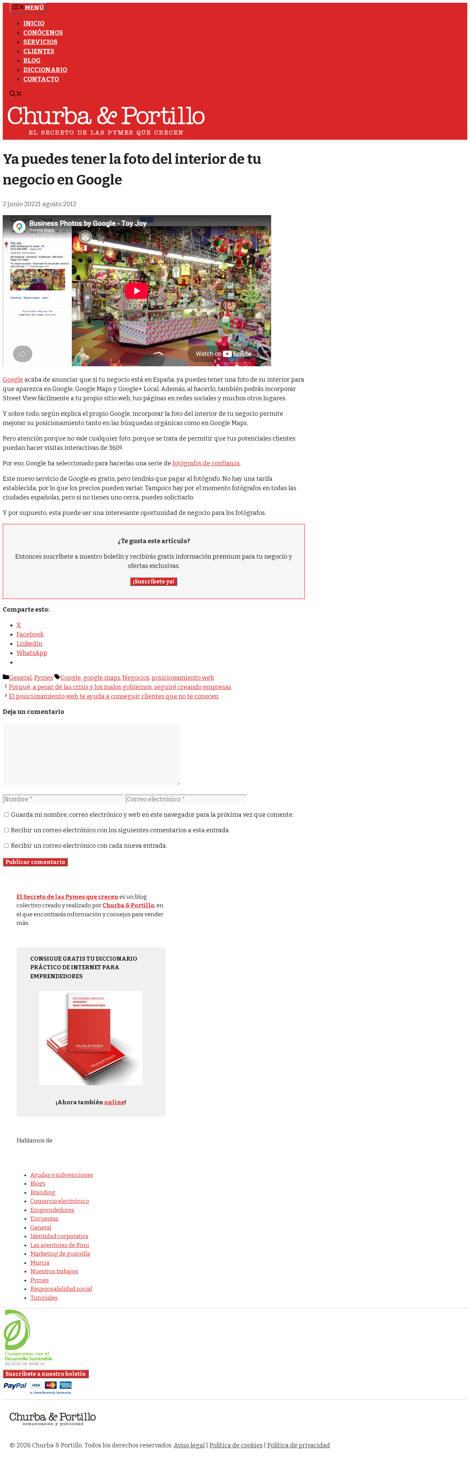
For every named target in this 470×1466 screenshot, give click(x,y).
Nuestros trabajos (54, 1271)
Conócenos (43, 32)
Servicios (40, 42)
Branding (42, 1192)
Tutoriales (44, 1297)
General (20, 678)
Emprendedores (52, 1210)
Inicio (33, 23)
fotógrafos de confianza (206, 463)
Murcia (40, 1262)
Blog (32, 60)
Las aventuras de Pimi (59, 1245)
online (114, 1102)
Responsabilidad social (61, 1289)
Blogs (37, 1183)
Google (13, 379)
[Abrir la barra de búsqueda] (16, 94)
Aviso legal (189, 1445)
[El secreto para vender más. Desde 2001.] (53, 1430)
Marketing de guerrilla (60, 1253)
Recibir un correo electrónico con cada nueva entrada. (89, 846)
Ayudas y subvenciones (61, 1175)
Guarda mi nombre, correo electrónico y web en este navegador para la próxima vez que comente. (152, 815)
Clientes (38, 51)
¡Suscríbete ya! (153, 581)
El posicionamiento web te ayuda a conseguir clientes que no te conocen (113, 696)
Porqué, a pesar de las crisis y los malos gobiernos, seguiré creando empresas (120, 687)
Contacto (41, 79)
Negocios (135, 678)
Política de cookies (236, 1445)
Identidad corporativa (59, 1236)
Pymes (43, 678)
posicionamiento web (183, 678)
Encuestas (44, 1218)
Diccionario (45, 70)
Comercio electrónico (59, 1201)
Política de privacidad (298, 1445)
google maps (101, 678)
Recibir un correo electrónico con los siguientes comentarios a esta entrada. (120, 830)
